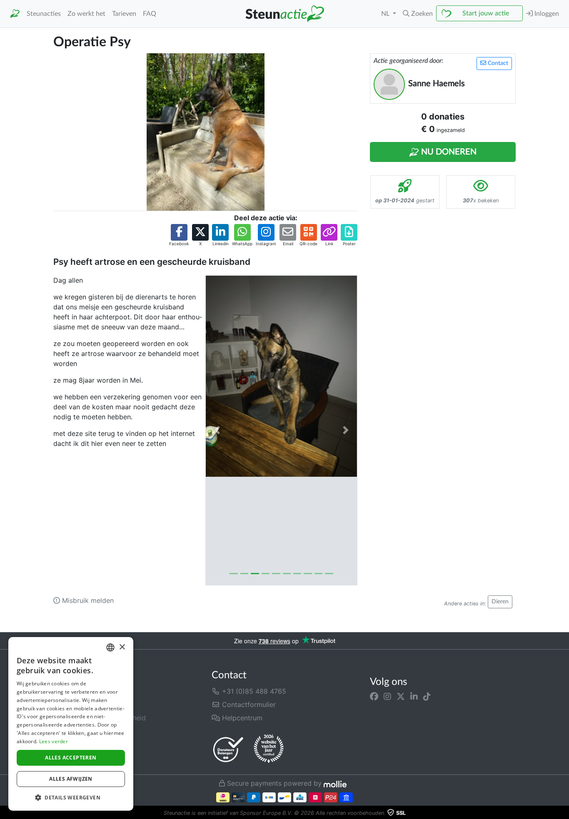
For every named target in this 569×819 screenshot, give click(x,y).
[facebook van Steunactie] (374, 696)
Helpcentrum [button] (241, 718)
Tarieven (124, 13)
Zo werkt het (86, 13)
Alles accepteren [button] (70, 757)
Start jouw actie (485, 13)
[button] (417, 13)
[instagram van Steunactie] (387, 696)
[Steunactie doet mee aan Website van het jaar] (269, 749)
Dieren (500, 602)
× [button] (122, 647)
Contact (497, 63)
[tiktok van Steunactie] (427, 696)
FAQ (149, 13)
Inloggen (546, 13)
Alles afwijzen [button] (70, 778)
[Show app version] (563, 813)
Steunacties (44, 13)
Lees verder (53, 741)
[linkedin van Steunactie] (414, 696)
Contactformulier (248, 704)
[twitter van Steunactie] (401, 696)
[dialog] (70, 724)
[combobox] (110, 647)
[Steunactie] (15, 13)
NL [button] (386, 13)
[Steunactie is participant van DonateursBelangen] (228, 749)
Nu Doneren (448, 152)
